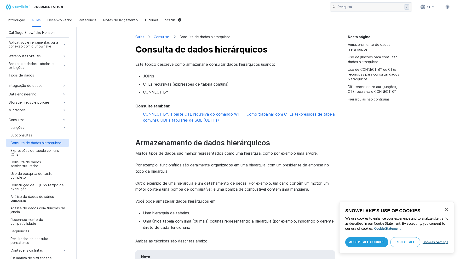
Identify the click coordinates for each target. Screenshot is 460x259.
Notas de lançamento (120, 20)
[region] (396, 227)
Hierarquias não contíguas (369, 99)
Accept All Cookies (367, 242)
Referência (88, 20)
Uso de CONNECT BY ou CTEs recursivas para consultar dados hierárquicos (373, 74)
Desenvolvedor (59, 20)
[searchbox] (370, 7)
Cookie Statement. (387, 228)
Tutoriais (151, 20)
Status (170, 20)
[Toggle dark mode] (447, 7)
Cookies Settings (435, 242)
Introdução (16, 20)
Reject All (405, 242)
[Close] (446, 209)
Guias (36, 20)
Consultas (162, 37)
